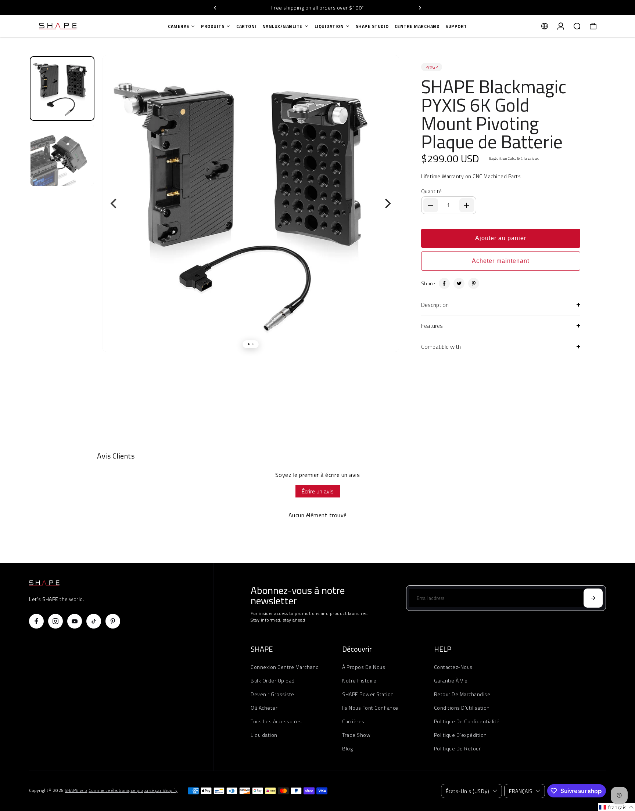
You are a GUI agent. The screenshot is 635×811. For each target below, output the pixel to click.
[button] (616, 807)
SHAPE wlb (76, 790)
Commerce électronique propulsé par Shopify (133, 790)
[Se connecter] (560, 26)
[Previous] (215, 7)
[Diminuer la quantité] (430, 205)
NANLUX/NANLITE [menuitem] (282, 26)
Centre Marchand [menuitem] (417, 26)
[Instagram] (55, 621)
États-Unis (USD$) (467, 791)
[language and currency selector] (544, 26)
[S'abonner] (593, 598)
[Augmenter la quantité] (466, 205)
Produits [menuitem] (212, 26)
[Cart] (593, 26)
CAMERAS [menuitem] (178, 26)
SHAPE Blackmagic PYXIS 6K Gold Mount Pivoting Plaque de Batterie (493, 114)
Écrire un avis (318, 491)
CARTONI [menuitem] (246, 26)
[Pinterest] (473, 283)
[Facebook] (444, 283)
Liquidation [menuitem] (329, 26)
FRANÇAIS (520, 791)
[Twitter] (458, 283)
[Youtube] (74, 621)
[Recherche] (577, 26)
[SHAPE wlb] (80, 26)
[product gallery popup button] (385, 74)
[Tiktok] (93, 621)
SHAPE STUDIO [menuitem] (372, 26)
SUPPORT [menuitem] (456, 26)
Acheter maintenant (500, 261)
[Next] (419, 7)
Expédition (498, 158)
